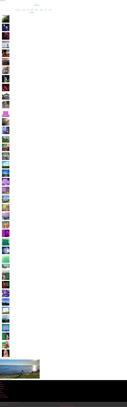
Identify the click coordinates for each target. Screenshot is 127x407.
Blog (1, 390)
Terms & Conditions (4, 397)
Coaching (23, 9)
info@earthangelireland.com (15, 402)
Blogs (46, 9)
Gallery (32, 9)
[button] (2, 13)
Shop (28, 9)
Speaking (41, 9)
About (1, 382)
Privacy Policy (3, 395)
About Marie (18, 9)
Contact (50, 9)
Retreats (36, 9)
